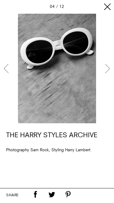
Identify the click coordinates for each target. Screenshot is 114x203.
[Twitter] (51, 194)
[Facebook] (35, 194)
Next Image (107, 68)
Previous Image (6, 68)
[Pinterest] (68, 194)
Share (12, 195)
